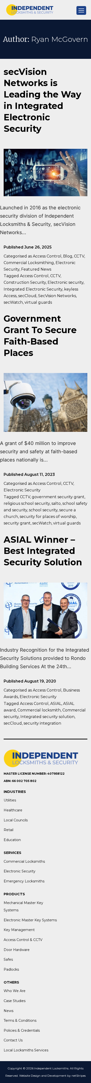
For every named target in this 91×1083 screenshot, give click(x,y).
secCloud (27, 295)
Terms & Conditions (20, 1020)
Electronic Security (22, 490)
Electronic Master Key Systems (30, 920)
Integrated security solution (47, 716)
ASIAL (55, 703)
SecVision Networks (57, 295)
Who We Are (14, 991)
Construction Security (25, 282)
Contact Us (13, 1040)
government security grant (58, 497)
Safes (8, 959)
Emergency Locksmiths (24, 881)
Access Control (47, 256)
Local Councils (16, 820)
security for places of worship (48, 516)
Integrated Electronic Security (33, 289)
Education (12, 840)
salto (56, 503)
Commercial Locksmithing (29, 262)
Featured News (36, 269)
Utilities (10, 800)
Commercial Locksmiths (24, 861)
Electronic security (65, 282)
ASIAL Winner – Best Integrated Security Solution (43, 551)
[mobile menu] (81, 10)
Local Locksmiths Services (26, 1050)
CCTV (79, 256)
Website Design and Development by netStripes (52, 1075)
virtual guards (38, 302)
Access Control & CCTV (23, 940)
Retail (8, 830)
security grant (17, 523)
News (8, 1011)
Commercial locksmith (39, 710)
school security (43, 510)
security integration (42, 723)
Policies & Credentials (22, 1030)
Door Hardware (17, 950)
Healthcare (13, 810)
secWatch (13, 302)
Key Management (19, 930)
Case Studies (14, 1001)
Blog (67, 256)
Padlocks (11, 969)
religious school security (27, 503)
